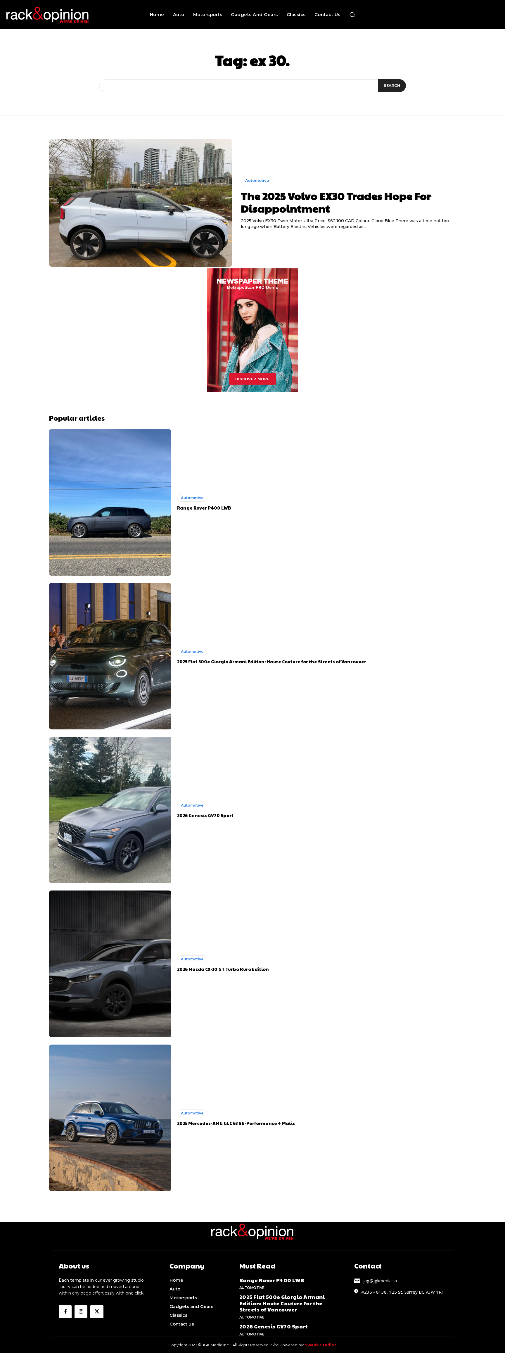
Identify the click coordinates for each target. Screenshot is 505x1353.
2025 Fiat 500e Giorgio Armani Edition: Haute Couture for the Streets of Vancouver (271, 661)
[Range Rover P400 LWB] (110, 502)
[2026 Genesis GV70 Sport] (110, 810)
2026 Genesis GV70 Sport (205, 815)
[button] (352, 14)
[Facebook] (65, 1311)
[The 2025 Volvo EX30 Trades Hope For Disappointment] (140, 203)
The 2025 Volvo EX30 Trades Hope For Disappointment (336, 201)
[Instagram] (81, 1311)
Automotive (257, 180)
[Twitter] (96, 1311)
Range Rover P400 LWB (204, 508)
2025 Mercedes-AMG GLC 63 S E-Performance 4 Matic (236, 1123)
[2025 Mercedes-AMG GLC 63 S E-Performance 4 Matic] (110, 1118)
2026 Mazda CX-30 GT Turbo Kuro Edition (223, 969)
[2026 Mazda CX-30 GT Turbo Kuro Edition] (110, 964)
